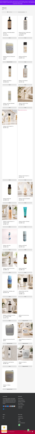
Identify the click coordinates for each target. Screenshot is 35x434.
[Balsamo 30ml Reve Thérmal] (25, 212)
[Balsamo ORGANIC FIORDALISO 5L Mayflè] (9, 47)
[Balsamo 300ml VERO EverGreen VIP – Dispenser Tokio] (9, 306)
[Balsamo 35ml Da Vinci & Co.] (9, 117)
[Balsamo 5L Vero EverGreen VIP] (9, 330)
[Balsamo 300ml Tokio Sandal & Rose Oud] (9, 23)
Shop (3, 416)
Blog (3, 418)
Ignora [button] (21, 3)
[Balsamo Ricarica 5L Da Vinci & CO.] (25, 330)
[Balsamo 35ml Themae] (25, 47)
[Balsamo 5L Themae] (9, 375)
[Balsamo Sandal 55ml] (25, 259)
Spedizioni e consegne (21, 401)
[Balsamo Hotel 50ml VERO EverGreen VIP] (25, 282)
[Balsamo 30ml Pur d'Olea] (25, 94)
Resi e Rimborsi (20, 403)
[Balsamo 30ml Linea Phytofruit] (9, 94)
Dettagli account (20, 418)
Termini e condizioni (21, 404)
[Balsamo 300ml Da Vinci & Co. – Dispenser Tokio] (9, 212)
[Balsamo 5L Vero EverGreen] (25, 306)
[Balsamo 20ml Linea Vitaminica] (25, 189)
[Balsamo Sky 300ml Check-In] (9, 353)
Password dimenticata (21, 422)
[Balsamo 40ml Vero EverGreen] (9, 259)
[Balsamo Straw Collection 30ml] (9, 282)
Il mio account (20, 416)
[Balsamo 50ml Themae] (9, 71)
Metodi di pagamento (21, 400)
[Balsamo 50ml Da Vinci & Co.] (25, 142)
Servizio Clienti (20, 398)
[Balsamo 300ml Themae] (25, 71)
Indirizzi (19, 421)
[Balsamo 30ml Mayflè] (25, 236)
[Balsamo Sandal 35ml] (9, 189)
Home (3, 9)
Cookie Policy (20, 407)
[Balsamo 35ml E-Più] (9, 236)
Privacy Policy (20, 406)
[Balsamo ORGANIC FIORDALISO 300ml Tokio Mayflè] (25, 23)
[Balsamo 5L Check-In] (25, 353)
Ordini (19, 419)
